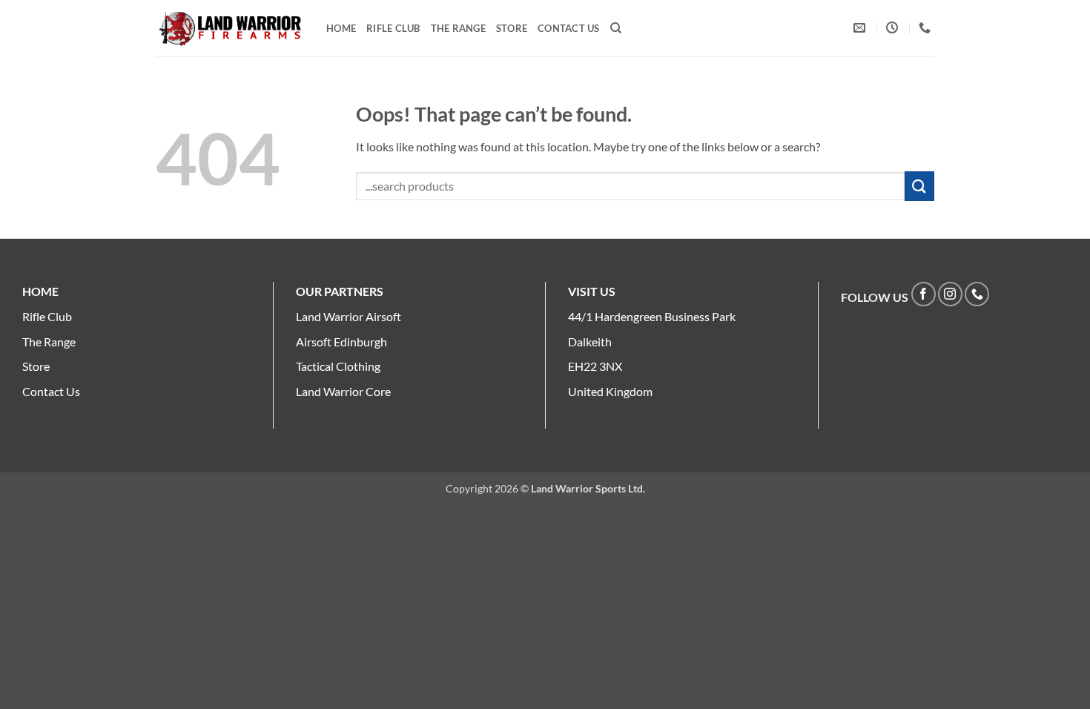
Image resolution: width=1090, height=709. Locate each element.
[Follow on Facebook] (923, 294)
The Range (458, 28)
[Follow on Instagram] (950, 294)
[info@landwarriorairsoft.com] (861, 27)
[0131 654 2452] (926, 27)
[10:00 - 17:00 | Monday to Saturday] (894, 27)
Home (341, 28)
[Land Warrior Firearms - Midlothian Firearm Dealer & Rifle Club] (230, 28)
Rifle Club (393, 28)
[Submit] (919, 185)
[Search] (615, 28)
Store (511, 28)
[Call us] (977, 294)
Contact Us (569, 28)
